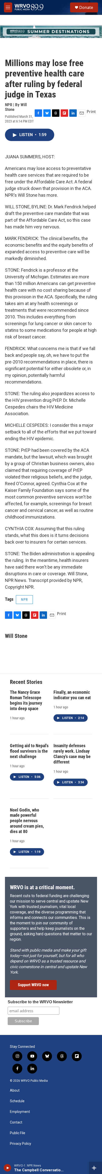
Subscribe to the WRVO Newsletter (40, 1002)
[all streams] (95, 1168)
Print (91, 111)
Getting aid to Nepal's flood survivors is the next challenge (29, 751)
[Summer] (51, 31)
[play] (7, 1167)
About (15, 1090)
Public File (17, 1133)
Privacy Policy (20, 1144)
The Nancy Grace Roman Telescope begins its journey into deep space (26, 700)
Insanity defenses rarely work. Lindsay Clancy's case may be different (72, 754)
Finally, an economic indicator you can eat (72, 695)
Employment (20, 1112)
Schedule (17, 1101)
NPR (24, 599)
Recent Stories (26, 682)
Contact (16, 1122)
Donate (86, 7)
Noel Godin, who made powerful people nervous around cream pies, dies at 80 (27, 820)
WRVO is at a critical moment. (42, 887)
